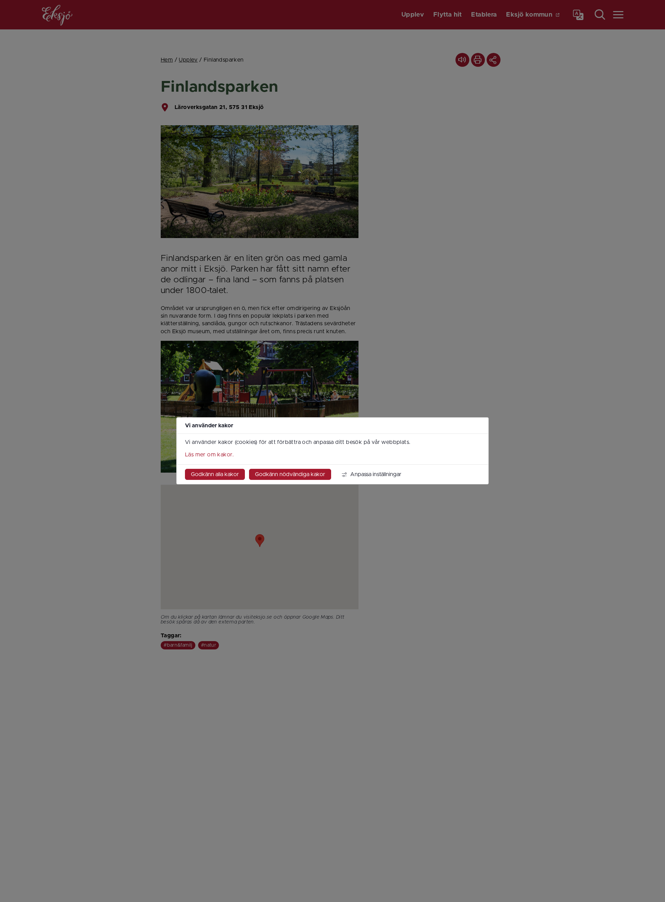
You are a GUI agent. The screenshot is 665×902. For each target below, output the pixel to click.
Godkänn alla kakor (215, 474)
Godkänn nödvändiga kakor (290, 474)
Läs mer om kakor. (209, 455)
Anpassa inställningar (375, 474)
